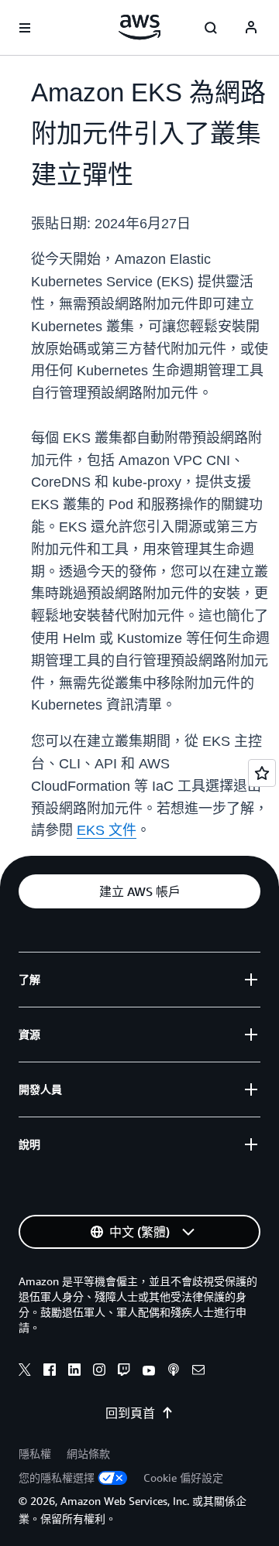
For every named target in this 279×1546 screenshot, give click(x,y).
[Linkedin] (74, 1371)
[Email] (198, 1371)
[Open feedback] (262, 773)
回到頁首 (130, 1413)
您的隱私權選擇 (57, 1477)
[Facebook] (49, 1371)
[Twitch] (124, 1371)
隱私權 (35, 1453)
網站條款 (88, 1453)
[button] (139, 891)
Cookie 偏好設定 (183, 1477)
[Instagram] (99, 1371)
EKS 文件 (106, 830)
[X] (25, 1371)
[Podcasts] (173, 1371)
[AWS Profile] (251, 27)
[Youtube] (149, 1371)
